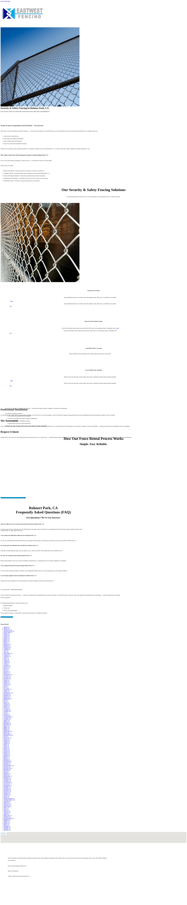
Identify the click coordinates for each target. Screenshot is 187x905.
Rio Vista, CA (7, 770)
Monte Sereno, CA (8, 731)
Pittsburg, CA (7, 758)
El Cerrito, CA (7, 675)
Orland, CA (6, 747)
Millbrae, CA (7, 727)
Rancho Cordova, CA (9, 765)
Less (11, 306)
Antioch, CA (6, 633)
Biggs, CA (6, 642)
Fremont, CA (7, 685)
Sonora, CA (6, 797)
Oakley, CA (6, 744)
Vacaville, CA (7, 813)
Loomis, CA (6, 714)
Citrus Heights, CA (8, 653)
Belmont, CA (7, 638)
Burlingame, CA (7, 646)
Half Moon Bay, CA (8, 693)
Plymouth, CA (7, 764)
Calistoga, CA (7, 648)
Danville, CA (7, 667)
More (11, 301)
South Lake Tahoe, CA (9, 798)
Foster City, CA (7, 683)
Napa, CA (6, 736)
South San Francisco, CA (9, 799)
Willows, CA (7, 822)
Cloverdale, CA (7, 656)
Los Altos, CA (7, 715)
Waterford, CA (7, 817)
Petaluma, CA (7, 755)
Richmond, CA (7, 769)
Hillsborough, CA (8, 698)
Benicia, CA (6, 640)
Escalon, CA (6, 679)
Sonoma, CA (7, 795)
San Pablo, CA (7, 788)
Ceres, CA (6, 650)
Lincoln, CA (6, 707)
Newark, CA (6, 739)
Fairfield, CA (7, 681)
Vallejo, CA (6, 814)
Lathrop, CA (6, 706)
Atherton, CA (7, 635)
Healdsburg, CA (7, 695)
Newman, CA (7, 740)
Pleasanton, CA (7, 762)
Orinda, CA (6, 745)
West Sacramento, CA (9, 818)
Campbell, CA (7, 649)
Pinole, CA (6, 757)
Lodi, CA (6, 712)
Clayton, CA (6, 654)
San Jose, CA (7, 784)
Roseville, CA (7, 777)
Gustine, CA (6, 691)
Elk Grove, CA (7, 677)
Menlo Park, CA (7, 724)
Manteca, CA (7, 720)
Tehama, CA (6, 807)
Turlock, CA (6, 810)
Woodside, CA (7, 827)
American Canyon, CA (9, 631)
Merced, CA (6, 726)
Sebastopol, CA (7, 794)
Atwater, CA (6, 636)
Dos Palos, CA (7, 671)
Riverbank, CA (7, 773)
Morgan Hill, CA (7, 733)
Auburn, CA (6, 637)
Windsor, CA (7, 823)
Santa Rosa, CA (7, 791)
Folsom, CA (6, 682)
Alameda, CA (7, 627)
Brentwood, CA (7, 644)
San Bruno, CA (7, 780)
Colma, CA (6, 658)
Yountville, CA (7, 828)
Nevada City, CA (8, 737)
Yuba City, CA (7, 830)
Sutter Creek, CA (8, 806)
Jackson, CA (6, 703)
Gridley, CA (6, 690)
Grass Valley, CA (8, 689)
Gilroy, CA (6, 687)
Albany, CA (6, 628)
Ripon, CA (6, 772)
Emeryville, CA (7, 678)
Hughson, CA (7, 699)
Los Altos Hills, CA (8, 716)
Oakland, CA (7, 743)
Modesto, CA (7, 729)
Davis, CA (6, 669)
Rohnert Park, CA (8, 776)
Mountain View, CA (8, 735)
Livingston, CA (7, 711)
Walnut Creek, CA (8, 815)
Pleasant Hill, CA (8, 761)
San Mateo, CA (7, 786)
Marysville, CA (7, 723)
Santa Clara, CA (7, 790)
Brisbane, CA (7, 645)
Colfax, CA (6, 657)
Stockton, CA (7, 802)
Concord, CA (7, 661)
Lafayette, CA (7, 704)
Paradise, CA (7, 752)
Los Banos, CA (7, 718)
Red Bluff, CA (7, 766)
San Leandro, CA (8, 785)
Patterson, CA (7, 753)
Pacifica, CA (6, 749)
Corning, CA (7, 662)
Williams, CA (7, 820)
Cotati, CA (6, 664)
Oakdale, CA (7, 741)
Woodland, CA (7, 826)
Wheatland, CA (7, 819)
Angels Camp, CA (8, 632)
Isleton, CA (6, 702)
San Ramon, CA (7, 789)
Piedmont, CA (7, 756)
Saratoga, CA (7, 793)
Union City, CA (7, 811)
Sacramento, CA (7, 778)
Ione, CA (6, 700)
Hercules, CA (7, 697)
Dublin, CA (6, 673)
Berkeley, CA (7, 641)
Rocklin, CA (6, 774)
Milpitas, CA (6, 728)
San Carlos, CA (7, 781)
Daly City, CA (7, 666)
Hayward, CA (7, 694)
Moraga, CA (6, 732)
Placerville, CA (7, 760)
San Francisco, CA (8, 782)
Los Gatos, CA (7, 719)
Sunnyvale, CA (7, 805)
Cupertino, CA (7, 665)
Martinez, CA (7, 722)
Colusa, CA (6, 660)
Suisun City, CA (7, 803)
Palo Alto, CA (7, 751)
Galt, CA (6, 686)
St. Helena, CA (7, 801)
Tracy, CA (6, 809)
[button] (13, 497)
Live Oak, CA (7, 708)
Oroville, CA (7, 748)
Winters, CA (6, 824)
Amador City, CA (8, 629)
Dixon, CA (6, 670)
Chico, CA (6, 652)
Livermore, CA (7, 710)
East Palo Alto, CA (8, 674)
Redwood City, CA (8, 768)
